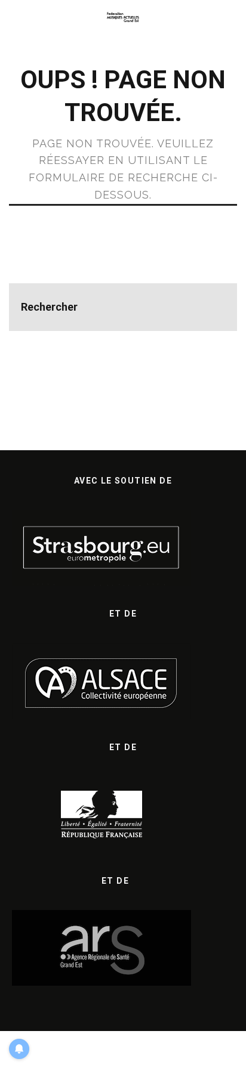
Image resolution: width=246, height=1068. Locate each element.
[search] (213, 307)
